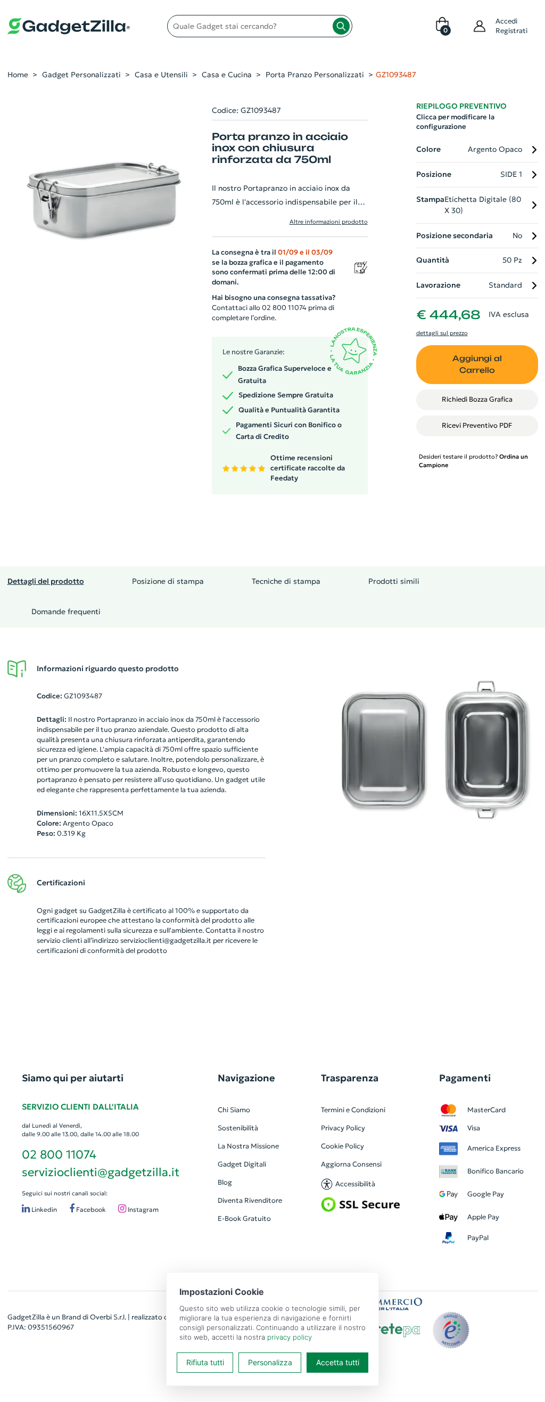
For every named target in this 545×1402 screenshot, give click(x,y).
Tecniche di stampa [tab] (286, 581)
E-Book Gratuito (244, 1218)
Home (17, 74)
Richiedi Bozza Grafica (477, 399)
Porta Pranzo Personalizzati (315, 74)
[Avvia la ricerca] (341, 26)
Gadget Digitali (242, 1164)
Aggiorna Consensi (351, 1164)
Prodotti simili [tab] (393, 581)
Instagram (142, 1209)
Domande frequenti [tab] (66, 611)
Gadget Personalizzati (81, 74)
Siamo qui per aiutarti (72, 1078)
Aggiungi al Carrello (477, 364)
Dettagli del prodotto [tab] (45, 581)
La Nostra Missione (248, 1146)
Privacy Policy (343, 1128)
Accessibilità (355, 1184)
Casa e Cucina (227, 74)
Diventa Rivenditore (250, 1200)
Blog (225, 1182)
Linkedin (43, 1209)
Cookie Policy (342, 1146)
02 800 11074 (59, 1154)
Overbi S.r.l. (108, 1317)
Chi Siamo (234, 1110)
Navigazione (246, 1078)
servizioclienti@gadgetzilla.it (165, 940)
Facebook (90, 1209)
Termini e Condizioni (353, 1110)
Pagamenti (465, 1078)
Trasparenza (349, 1078)
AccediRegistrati (511, 26)
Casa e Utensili (161, 74)
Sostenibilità (238, 1128)
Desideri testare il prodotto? (473, 461)
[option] (431, 750)
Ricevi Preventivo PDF (477, 425)
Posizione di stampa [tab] (168, 581)
